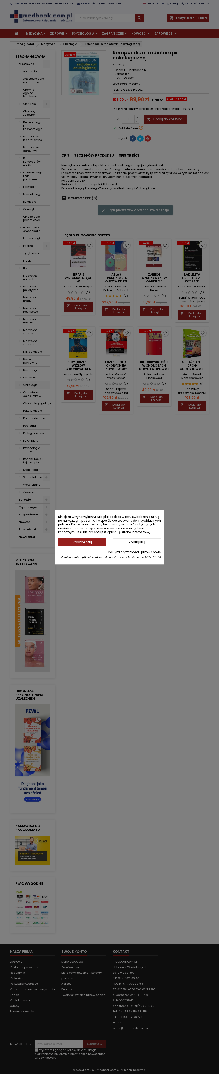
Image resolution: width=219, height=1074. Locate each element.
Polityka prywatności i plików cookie (134, 552)
